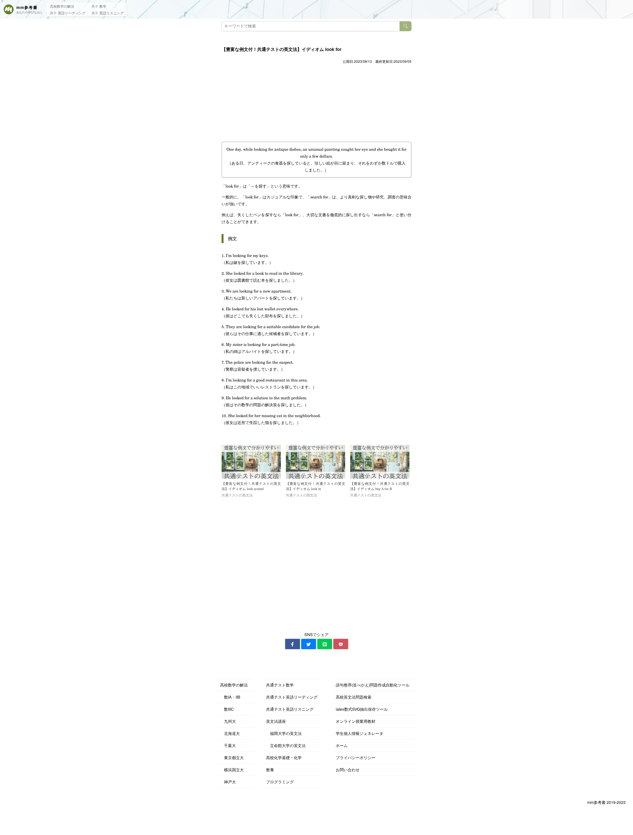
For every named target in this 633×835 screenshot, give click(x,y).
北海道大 (230, 733)
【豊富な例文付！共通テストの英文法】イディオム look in (315, 486)
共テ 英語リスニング (107, 12)
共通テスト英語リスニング (290, 709)
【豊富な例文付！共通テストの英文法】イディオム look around (251, 486)
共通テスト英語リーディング (291, 697)
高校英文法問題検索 (353, 697)
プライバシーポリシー (355, 757)
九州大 (228, 721)
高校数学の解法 (62, 6)
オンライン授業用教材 (355, 721)
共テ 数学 (98, 6)
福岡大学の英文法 (284, 733)
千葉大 (228, 745)
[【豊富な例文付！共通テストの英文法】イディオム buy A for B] (379, 462)
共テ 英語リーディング (68, 12)
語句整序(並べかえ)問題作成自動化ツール (372, 685)
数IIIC (227, 709)
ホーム (342, 745)
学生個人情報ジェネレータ (359, 733)
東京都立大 (232, 757)
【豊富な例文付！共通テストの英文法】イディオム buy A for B (379, 486)
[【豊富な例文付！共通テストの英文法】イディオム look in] (315, 462)
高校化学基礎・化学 (284, 757)
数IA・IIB (230, 697)
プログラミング (280, 782)
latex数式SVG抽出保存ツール (362, 709)
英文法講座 (276, 721)
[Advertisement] (316, 102)
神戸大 (228, 782)
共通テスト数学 (280, 685)
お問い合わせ (348, 769)
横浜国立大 (232, 769)
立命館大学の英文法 (286, 745)
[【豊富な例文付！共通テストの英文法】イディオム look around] (251, 462)
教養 (270, 769)
